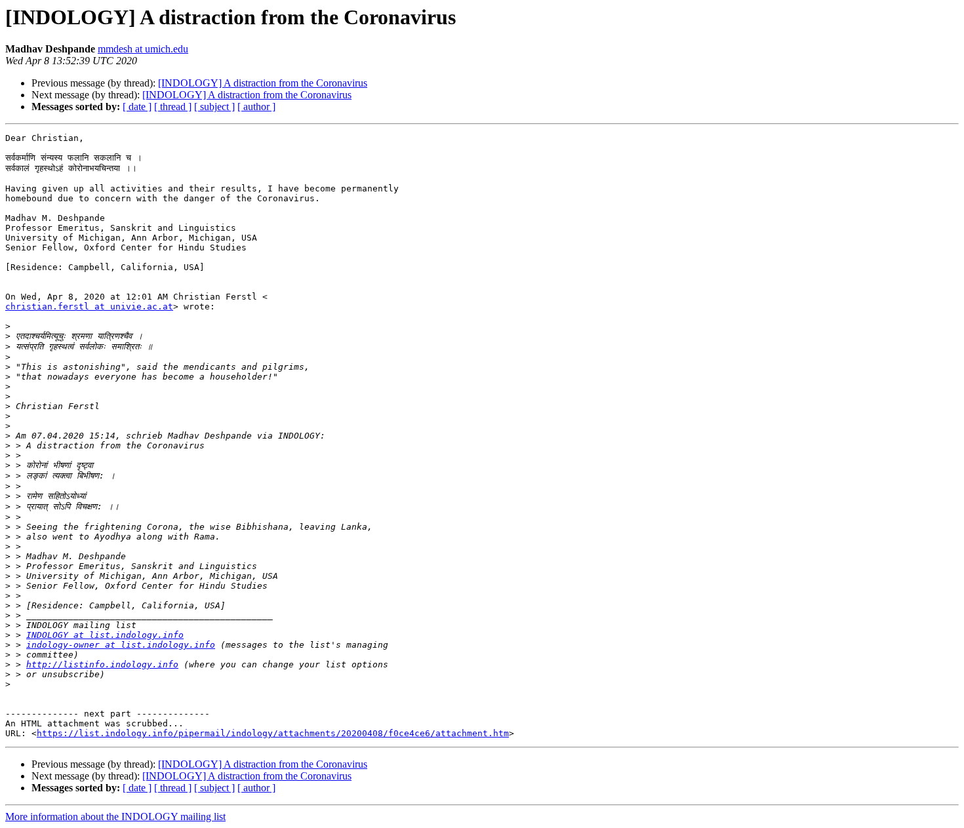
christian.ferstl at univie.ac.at (89, 306)
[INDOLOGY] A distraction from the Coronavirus (262, 83)
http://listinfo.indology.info (102, 664)
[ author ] (256, 106)
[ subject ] (214, 106)
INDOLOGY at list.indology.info (105, 635)
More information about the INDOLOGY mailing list (115, 816)
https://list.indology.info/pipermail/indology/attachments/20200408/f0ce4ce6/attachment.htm (273, 733)
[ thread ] (172, 106)
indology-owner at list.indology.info (120, 645)
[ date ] (137, 106)
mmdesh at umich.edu (143, 48)
